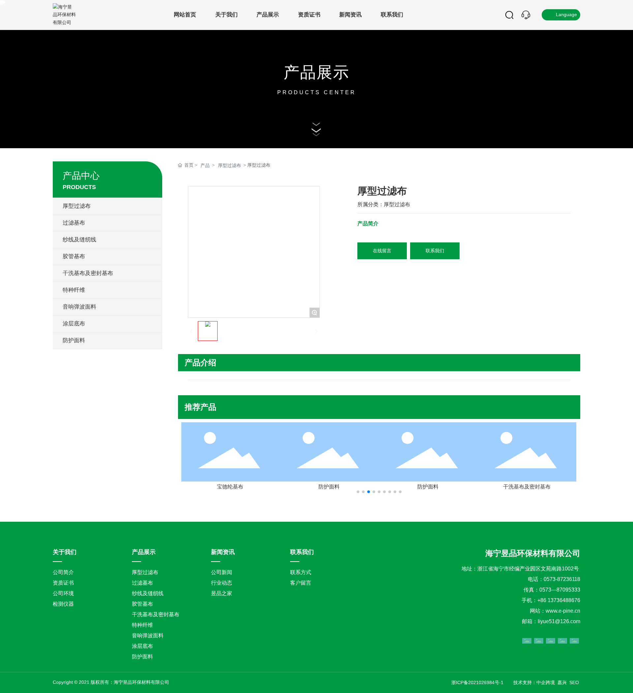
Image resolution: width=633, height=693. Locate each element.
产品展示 (316, 72)
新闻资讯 (223, 552)
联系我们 (302, 552)
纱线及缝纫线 (148, 593)
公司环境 (63, 593)
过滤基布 (142, 583)
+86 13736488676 (558, 600)
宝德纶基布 (230, 486)
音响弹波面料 (148, 635)
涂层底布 (142, 646)
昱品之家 (221, 593)
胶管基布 (142, 604)
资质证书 (63, 583)
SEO (574, 682)
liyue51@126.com (559, 621)
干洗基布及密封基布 (527, 486)
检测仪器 (63, 604)
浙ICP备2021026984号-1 (477, 682)
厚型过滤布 (229, 165)
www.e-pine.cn (563, 611)
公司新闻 (221, 572)
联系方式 (300, 572)
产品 (205, 165)
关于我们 (64, 552)
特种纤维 (142, 625)
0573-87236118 (562, 579)
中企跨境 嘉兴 (551, 682)
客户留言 (300, 583)
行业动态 (221, 583)
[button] (358, 491)
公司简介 (63, 572)
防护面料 (329, 486)
